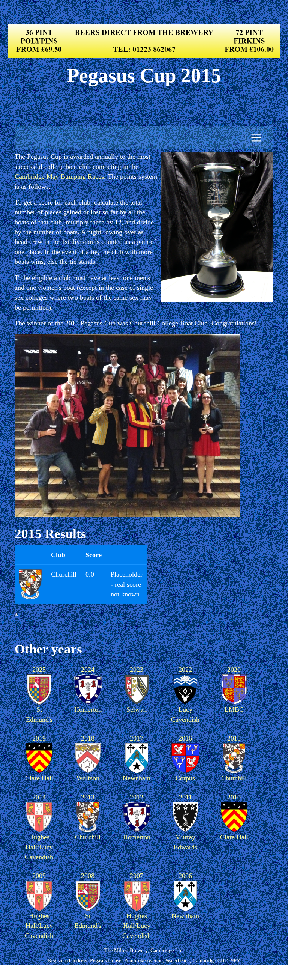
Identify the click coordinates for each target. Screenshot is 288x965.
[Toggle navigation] (256, 137)
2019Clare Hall (39, 758)
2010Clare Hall (234, 817)
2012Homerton (136, 817)
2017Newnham (136, 758)
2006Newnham (185, 895)
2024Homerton (88, 689)
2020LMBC (234, 689)
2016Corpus (185, 758)
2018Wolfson (87, 758)
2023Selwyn (136, 689)
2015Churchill (234, 758)
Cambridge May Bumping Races (59, 176)
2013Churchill (87, 817)
